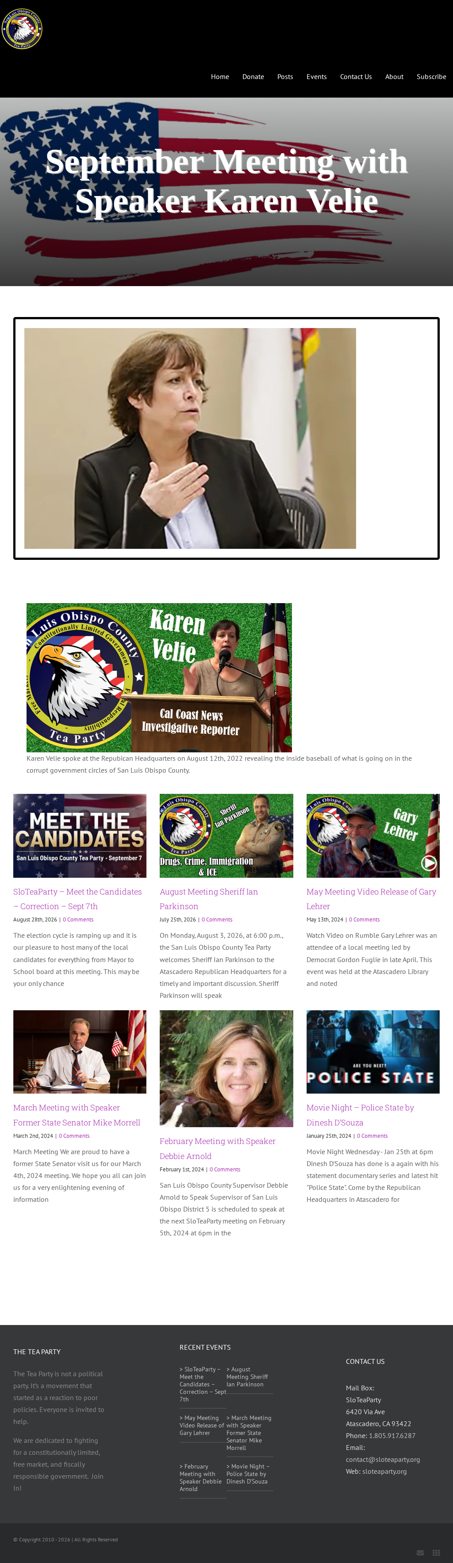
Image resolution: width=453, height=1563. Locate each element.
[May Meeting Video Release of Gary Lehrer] (373, 836)
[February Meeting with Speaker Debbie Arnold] (226, 1069)
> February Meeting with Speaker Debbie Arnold (201, 1477)
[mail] (420, 1552)
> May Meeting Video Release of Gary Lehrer (202, 1425)
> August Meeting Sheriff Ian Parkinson (247, 1376)
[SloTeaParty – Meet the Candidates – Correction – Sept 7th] (79, 836)
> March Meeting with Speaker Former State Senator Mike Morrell (249, 1432)
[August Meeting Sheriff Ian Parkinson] (226, 836)
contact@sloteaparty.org (383, 1459)
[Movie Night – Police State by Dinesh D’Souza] (373, 1052)
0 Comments (78, 919)
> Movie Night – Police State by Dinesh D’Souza (247, 1473)
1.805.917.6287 (392, 1435)
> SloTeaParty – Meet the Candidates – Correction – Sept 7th (203, 1384)
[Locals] (436, 1552)
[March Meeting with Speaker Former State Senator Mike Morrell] (79, 1052)
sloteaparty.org (384, 1471)
